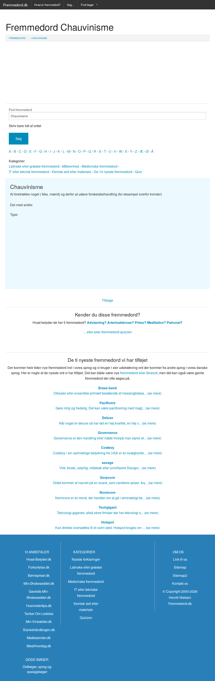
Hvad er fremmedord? (47, 5)
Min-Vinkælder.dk (39, 621)
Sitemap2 (180, 575)
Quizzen (86, 617)
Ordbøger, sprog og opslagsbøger (37, 669)
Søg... (70, 5)
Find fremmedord (20, 110)
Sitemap (180, 567)
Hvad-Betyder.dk (38, 559)
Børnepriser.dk (39, 575)
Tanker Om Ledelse (38, 613)
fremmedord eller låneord (138, 372)
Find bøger (87, 5)
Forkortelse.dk (38, 567)
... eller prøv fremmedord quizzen (107, 331)
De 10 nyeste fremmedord (113, 171)
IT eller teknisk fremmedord (29, 171)
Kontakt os (180, 583)
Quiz (138, 171)
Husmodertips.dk (38, 605)
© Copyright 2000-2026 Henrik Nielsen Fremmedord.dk (180, 597)
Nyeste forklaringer (86, 559)
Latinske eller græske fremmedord (34, 166)
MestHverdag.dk (39, 645)
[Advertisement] (107, 250)
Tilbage (107, 300)
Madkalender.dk (39, 637)
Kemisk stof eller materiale (71, 171)
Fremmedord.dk (15, 4)
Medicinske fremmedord (99, 166)
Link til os (180, 559)
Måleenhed (70, 166)
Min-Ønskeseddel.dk (39, 583)
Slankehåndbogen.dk (39, 629)
